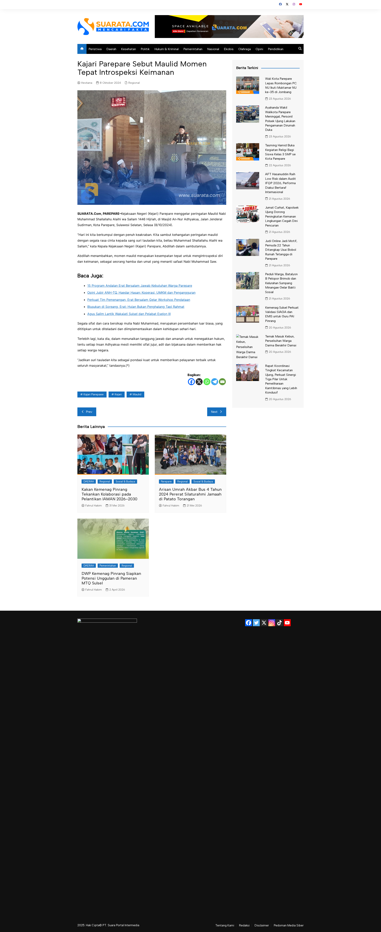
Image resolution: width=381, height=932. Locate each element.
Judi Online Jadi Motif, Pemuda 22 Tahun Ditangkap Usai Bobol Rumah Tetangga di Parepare (281, 250)
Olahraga (244, 49)
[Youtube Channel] (287, 622)
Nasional (213, 49)
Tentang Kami (224, 925)
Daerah (111, 49)
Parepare (166, 481)
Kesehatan (128, 49)
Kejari (118, 394)
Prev (89, 412)
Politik (145, 49)
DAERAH (89, 481)
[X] (199, 381)
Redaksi (244, 925)
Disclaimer (262, 925)
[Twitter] (256, 622)
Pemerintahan (192, 49)
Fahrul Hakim (93, 505)
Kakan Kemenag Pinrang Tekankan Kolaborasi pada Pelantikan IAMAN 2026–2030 (109, 494)
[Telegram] (214, 381)
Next (214, 412)
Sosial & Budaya (125, 481)
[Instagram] (271, 622)
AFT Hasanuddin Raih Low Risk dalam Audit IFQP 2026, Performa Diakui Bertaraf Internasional (280, 183)
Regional (134, 83)
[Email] (222, 381)
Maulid (137, 394)
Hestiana (86, 83)
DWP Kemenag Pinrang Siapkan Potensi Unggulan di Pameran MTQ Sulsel (111, 578)
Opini (259, 49)
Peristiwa (95, 49)
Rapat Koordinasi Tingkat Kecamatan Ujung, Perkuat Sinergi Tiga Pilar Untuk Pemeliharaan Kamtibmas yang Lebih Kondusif (281, 379)
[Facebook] (191, 381)
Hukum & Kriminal (166, 49)
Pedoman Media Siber (289, 925)
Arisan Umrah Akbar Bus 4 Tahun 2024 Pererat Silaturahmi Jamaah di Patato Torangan (190, 494)
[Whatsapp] (206, 381)
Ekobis (229, 49)
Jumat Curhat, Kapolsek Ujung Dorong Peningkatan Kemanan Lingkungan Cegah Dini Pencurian (282, 216)
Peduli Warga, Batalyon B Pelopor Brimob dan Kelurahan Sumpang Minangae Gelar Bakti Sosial (281, 283)
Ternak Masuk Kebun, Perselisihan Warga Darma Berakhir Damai (280, 340)
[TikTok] (279, 622)
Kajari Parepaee (94, 394)
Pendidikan (275, 49)
